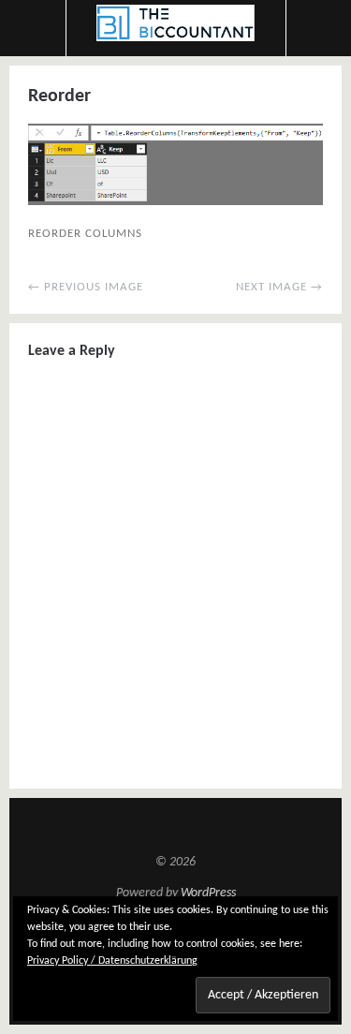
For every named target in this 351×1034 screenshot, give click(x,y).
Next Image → (279, 287)
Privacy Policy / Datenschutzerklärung (112, 961)
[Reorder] (175, 201)
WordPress (208, 893)
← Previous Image (85, 287)
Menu (33, 28)
